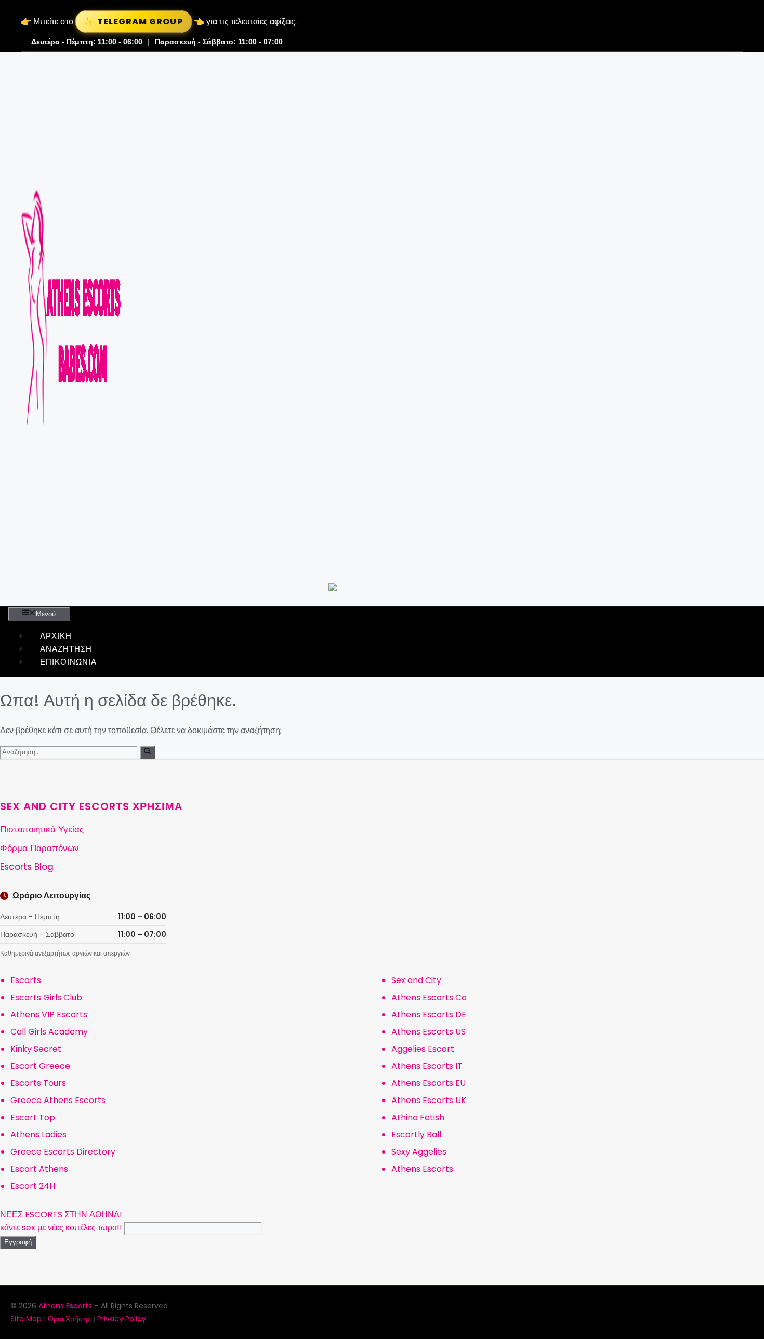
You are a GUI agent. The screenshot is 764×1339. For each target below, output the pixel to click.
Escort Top (32, 1117)
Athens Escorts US (428, 1032)
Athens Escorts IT (427, 1066)
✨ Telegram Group (133, 22)
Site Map (26, 1319)
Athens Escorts (422, 1169)
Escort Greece (40, 1066)
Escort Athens (39, 1169)
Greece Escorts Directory (62, 1152)
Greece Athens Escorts (58, 1100)
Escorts (25, 980)
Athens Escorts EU (428, 1083)
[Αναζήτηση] (147, 752)
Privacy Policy (121, 1319)
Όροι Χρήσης (69, 1319)
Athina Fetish (417, 1117)
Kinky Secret (35, 1049)
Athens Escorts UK (428, 1100)
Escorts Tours (38, 1083)
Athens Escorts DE (428, 1014)
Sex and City (416, 980)
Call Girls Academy (49, 1032)
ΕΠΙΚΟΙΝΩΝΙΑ (68, 661)
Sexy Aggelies (418, 1152)
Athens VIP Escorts (48, 1014)
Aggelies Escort (422, 1049)
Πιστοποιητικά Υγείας (42, 829)
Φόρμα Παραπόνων (39, 848)
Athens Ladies (38, 1135)
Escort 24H (32, 1186)
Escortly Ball (416, 1135)
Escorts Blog (27, 866)
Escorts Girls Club (46, 997)
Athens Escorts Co (429, 997)
